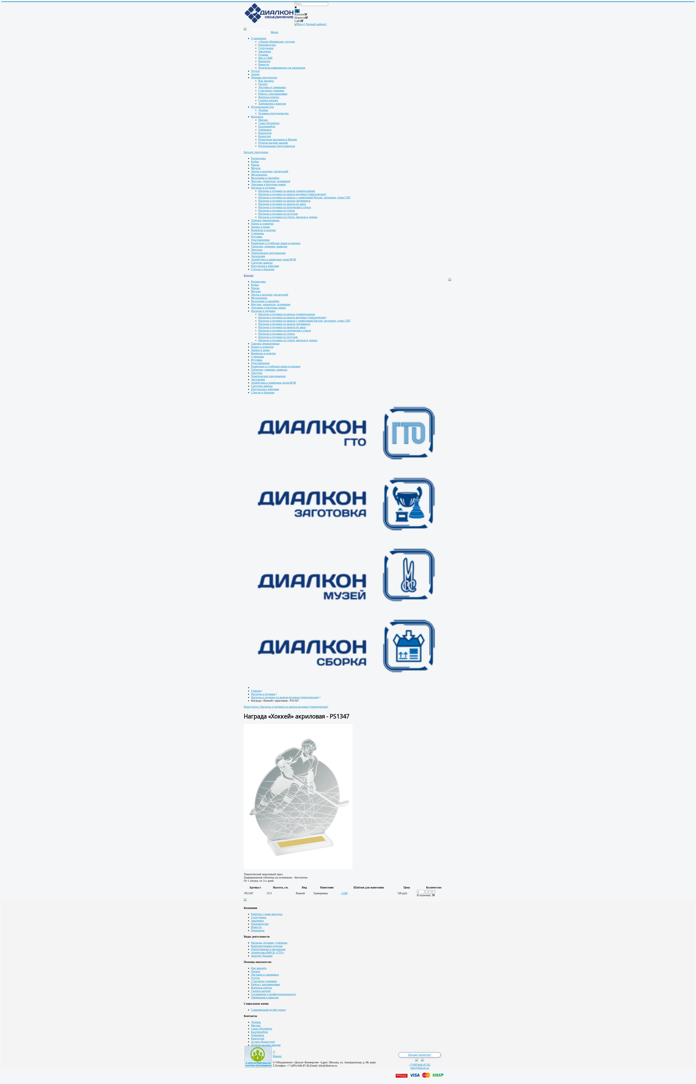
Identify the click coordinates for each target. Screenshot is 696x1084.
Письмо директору (419, 1054)
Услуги (255, 977)
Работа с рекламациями (265, 984)
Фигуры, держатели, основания (270, 181)
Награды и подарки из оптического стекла (284, 207)
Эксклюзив (258, 256)
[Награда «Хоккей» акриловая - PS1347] (298, 868)
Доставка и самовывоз (265, 974)
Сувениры (257, 233)
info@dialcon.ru (419, 1068)
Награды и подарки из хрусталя (278, 213)
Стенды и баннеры (262, 269)
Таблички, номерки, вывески (269, 246)
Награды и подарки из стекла (276, 210)
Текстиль (256, 249)
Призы (255, 164)
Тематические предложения (268, 252)
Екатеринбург (259, 1031)
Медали (256, 168)
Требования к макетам (265, 997)
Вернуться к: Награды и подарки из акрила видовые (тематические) (286, 706)
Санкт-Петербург (261, 1028)
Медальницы (259, 174)
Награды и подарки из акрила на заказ (282, 204)
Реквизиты (257, 930)
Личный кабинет (316, 24)
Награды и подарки (263, 187)
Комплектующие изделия (266, 946)
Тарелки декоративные (265, 220)
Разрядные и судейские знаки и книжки (275, 243)
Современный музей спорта (268, 1009)
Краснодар (257, 1038)
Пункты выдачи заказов (266, 1044)
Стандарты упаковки (264, 981)
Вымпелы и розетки (263, 230)
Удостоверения (260, 239)
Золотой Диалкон (262, 955)
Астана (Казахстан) (263, 1041)
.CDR (344, 893)
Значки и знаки (260, 226)
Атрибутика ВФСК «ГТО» (267, 952)
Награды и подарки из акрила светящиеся (284, 200)
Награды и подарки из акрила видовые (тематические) (292, 194)
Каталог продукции (256, 152)
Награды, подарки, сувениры (269, 942)
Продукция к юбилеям (265, 266)
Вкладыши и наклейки (265, 177)
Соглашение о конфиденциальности (273, 994)
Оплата (255, 971)
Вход (300, 24)
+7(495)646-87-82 (419, 1064)
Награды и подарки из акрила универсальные (286, 190)
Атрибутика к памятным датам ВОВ (273, 259)
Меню (274, 32)
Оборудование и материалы (268, 949)
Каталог (249, 275)
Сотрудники (258, 917)
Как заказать (258, 968)
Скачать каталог (261, 990)
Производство (260, 923)
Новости (256, 927)
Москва (255, 1025)
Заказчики (257, 920)
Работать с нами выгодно (266, 914)
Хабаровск (257, 1035)
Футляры (256, 236)
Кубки (255, 161)
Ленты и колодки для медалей (269, 171)
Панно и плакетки (262, 223)
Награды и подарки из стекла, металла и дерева (287, 217)
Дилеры (256, 1022)
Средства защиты (262, 262)
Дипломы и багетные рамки (268, 184)
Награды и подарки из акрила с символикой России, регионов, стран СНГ (304, 197)
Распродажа (258, 158)
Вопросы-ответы (261, 987)
